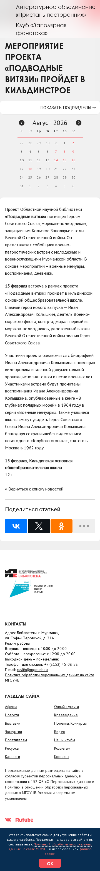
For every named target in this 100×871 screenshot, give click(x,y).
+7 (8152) (61, 664)
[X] (39, 526)
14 (56, 160)
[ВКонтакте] (16, 526)
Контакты (61, 756)
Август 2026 (50, 122)
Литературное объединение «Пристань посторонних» (56, 10)
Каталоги (12, 756)
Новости (12, 714)
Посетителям (16, 739)
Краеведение (66, 714)
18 (30, 169)
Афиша (11, 706)
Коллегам (62, 748)
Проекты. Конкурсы (70, 723)
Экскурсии (13, 731)
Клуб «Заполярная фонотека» (41, 29)
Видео (59, 731)
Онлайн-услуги (66, 706)
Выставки (12, 723)
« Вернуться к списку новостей (34, 489)
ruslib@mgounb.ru (32, 669)
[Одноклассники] (62, 526)
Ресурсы (12, 748)
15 (65, 160)
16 (73, 160)
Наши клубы (64, 739)
